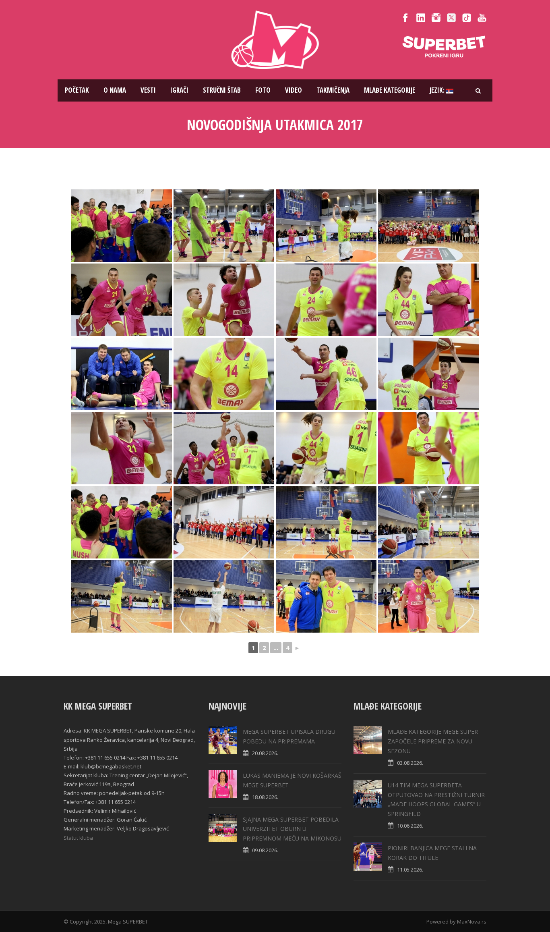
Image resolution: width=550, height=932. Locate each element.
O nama (114, 90)
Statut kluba (78, 837)
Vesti (148, 90)
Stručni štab (222, 90)
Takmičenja (332, 90)
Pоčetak (77, 90)
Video (293, 90)
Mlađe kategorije (389, 90)
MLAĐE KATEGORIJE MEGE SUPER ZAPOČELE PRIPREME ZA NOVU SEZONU (433, 741)
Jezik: (438, 90)
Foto (263, 90)
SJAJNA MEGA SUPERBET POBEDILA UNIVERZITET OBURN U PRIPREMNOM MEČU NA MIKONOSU (292, 829)
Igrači (179, 90)
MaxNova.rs (471, 921)
